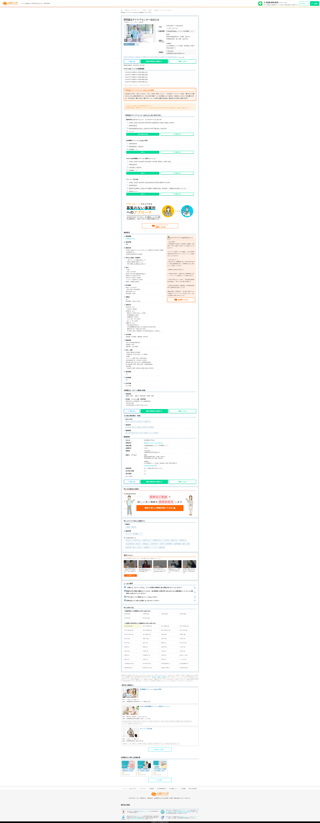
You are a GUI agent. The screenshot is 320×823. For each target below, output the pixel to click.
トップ (124, 788)
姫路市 (163, 634)
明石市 (126, 638)
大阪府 (164, 613)
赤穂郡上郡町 (165, 667)
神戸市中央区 (128, 634)
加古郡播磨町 (184, 663)
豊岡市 (163, 642)
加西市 (126, 655)
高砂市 (126, 651)
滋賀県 (127, 613)
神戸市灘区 (165, 626)
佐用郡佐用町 (184, 667)
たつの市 (183, 659)
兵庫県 (183, 613)
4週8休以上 (163, 57)
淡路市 (145, 659)
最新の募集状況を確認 (143, 134)
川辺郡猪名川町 (129, 663)
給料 (155, 772)
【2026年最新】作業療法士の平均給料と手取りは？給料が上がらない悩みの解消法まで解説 (159, 770)
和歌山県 (146, 618)
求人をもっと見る (159, 749)
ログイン (304, 3)
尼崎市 (182, 634)
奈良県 (127, 618)
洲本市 (163, 638)
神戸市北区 (183, 630)
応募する (143, 152)
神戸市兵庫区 (184, 626)
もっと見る (159, 780)
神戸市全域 (128, 626)
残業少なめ (157, 57)
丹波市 (163, 655)
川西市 (145, 651)
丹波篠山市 (146, 655)
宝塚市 (163, 647)
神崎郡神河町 (128, 667)
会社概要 (183, 788)
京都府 (145, 613)
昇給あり (175, 57)
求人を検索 (267, 5)
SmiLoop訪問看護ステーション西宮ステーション (141, 158)
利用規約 (152, 788)
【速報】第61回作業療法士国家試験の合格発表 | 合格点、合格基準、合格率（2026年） (128, 770)
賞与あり (126, 57)
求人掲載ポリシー (173, 788)
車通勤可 (159, 676)
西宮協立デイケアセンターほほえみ (153, 442)
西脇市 (145, 647)
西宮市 (145, 638)
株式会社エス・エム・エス (144, 811)
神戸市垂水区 (165, 630)
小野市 (163, 651)
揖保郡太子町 (147, 667)
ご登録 (315, 3)
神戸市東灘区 (147, 626)
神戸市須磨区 (147, 630)
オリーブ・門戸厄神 (132, 179)
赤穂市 (126, 647)
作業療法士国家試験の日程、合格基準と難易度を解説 (144, 770)
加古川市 (183, 642)
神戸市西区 (146, 634)
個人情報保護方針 (161, 788)
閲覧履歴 (273, 5)
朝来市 (126, 659)
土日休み (152, 57)
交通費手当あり (146, 57)
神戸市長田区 (128, 630)
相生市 (145, 642)
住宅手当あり (132, 57)
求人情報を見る (177, 134)
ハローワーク (143, 788)
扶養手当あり (138, 57)
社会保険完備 (169, 57)
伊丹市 (126, 642)
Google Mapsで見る (149, 465)
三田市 (182, 651)
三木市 (182, 647)
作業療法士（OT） (131, 238)
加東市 (163, 659)
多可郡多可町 (147, 663)
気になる (132, 61)
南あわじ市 (183, 655)
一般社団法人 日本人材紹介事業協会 (137, 818)
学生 (123, 772)
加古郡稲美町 (165, 663)
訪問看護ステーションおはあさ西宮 (137, 140)
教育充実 (164, 676)
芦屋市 (182, 638)
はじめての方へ (133, 788)
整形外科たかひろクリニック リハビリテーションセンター (144, 119)
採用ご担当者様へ (193, 788)
